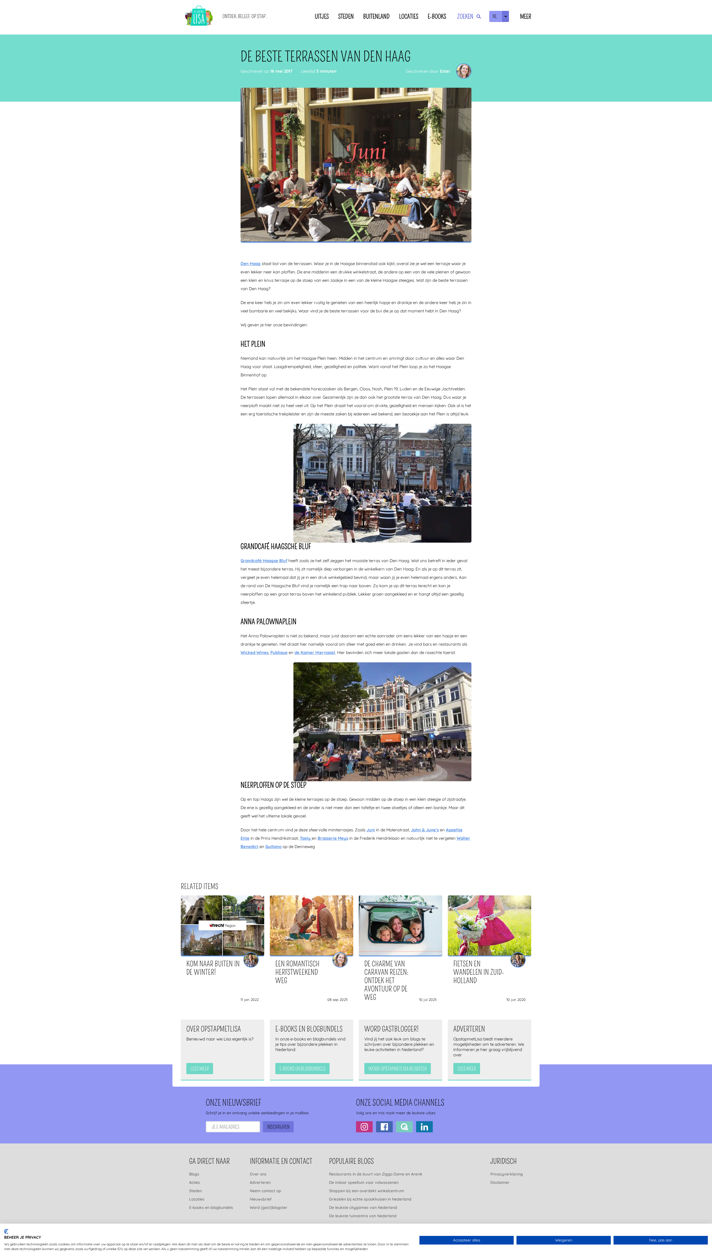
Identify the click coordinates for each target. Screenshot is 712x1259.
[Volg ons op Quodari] (404, 1126)
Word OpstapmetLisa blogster (398, 1069)
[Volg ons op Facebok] (384, 1126)
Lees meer (200, 1069)
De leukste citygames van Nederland (363, 1207)
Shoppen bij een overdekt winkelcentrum (366, 1190)
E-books (437, 16)
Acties (194, 1182)
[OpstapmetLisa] (199, 16)
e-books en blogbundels (302, 1069)
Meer (525, 16)
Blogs (194, 1174)
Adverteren (260, 1182)
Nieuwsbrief (260, 1199)
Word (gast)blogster (268, 1207)
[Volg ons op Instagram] (364, 1126)
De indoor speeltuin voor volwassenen (364, 1182)
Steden (346, 16)
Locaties (408, 16)
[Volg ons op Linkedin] (424, 1126)
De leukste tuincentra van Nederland (363, 1215)
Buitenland (376, 16)
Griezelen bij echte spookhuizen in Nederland (370, 1199)
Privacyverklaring (506, 1174)
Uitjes (322, 16)
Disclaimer (500, 1182)
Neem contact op (265, 1190)
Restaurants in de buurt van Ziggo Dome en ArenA (375, 1174)
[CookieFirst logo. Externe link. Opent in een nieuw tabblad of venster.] (6, 1231)
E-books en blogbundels (211, 1207)
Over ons (258, 1174)
